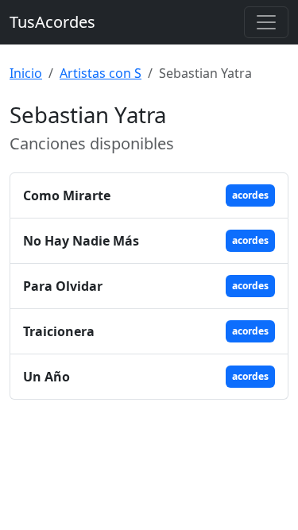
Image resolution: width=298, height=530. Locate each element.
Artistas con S (100, 73)
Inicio (26, 73)
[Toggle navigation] (266, 22)
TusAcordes (52, 22)
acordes (250, 195)
